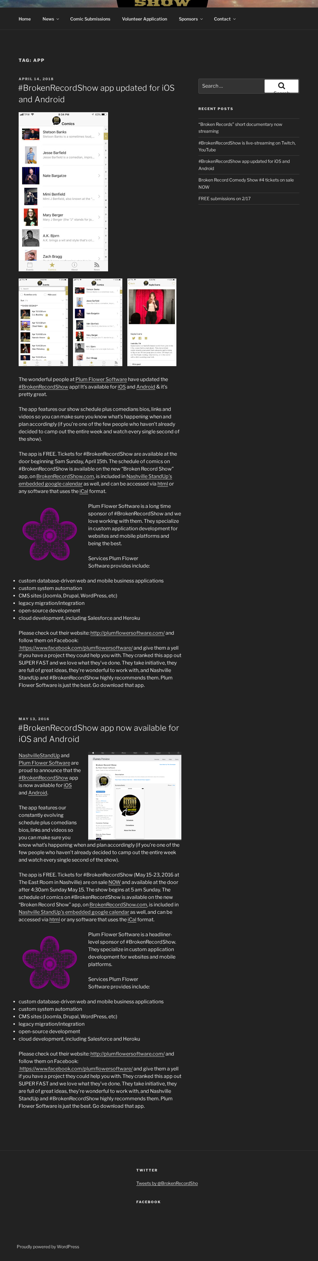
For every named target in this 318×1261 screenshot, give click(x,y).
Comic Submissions (90, 18)
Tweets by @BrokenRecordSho (167, 1183)
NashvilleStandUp (39, 755)
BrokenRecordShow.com (65, 476)
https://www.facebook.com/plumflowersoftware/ (76, 648)
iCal (84, 491)
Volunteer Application (144, 18)
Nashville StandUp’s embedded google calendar (74, 912)
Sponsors (188, 18)
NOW (114, 882)
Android (145, 387)
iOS (122, 387)
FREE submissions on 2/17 (224, 198)
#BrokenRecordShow (43, 387)
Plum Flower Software (101, 379)
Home (25, 18)
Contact (222, 18)
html (162, 484)
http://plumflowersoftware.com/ (127, 633)
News (48, 18)
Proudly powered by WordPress (48, 1246)
